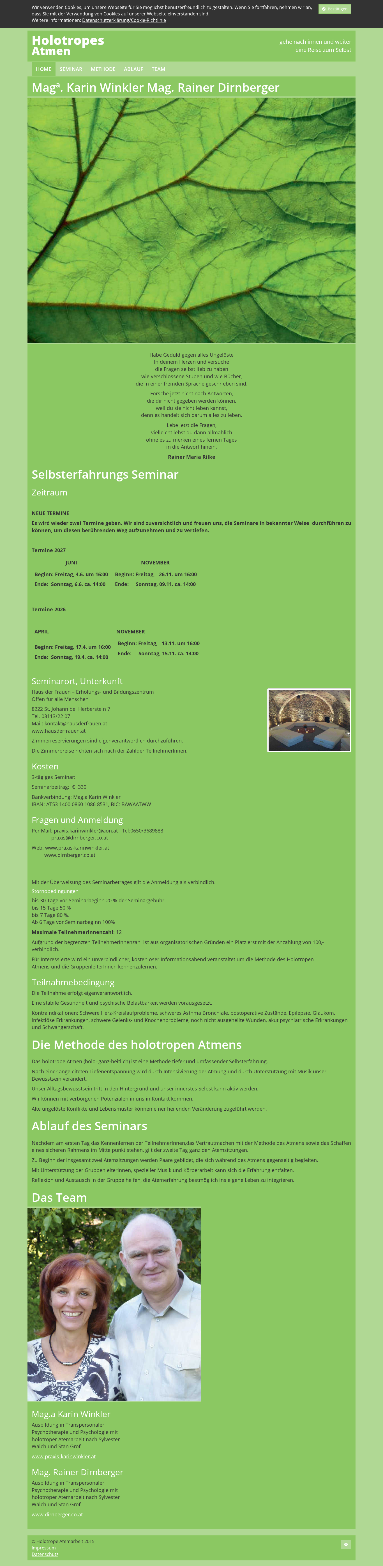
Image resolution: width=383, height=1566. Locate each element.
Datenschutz (45, 1554)
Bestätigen (337, 8)
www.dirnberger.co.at (57, 1514)
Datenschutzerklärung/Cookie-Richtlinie (124, 20)
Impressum (44, 1548)
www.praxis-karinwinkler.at (64, 1456)
